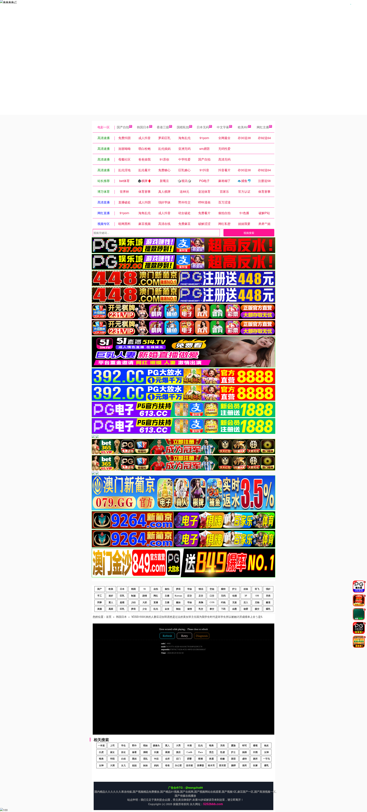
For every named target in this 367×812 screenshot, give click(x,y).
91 (145, 589)
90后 (156, 758)
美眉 (211, 758)
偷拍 (167, 589)
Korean (178, 595)
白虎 (101, 752)
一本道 (101, 745)
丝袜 (246, 589)
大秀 (178, 745)
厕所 (255, 758)
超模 (122, 602)
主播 (167, 595)
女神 (266, 752)
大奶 (144, 602)
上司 (112, 745)
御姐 (178, 609)
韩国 (133, 589)
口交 (212, 595)
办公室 (178, 765)
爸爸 (167, 765)
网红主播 (263, 127)
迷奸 (111, 595)
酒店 (178, 752)
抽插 (244, 752)
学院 (112, 758)
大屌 (112, 765)
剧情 (144, 595)
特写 (244, 745)
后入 (246, 602)
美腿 (99, 609)
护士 (234, 589)
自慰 (234, 609)
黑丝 (134, 758)
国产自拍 (123, 127)
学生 (123, 745)
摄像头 (156, 745)
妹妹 (145, 765)
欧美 (111, 589)
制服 (133, 595)
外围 (255, 752)
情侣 (201, 589)
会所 (167, 758)
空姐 (212, 589)
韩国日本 (143, 127)
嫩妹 (178, 602)
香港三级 (163, 127)
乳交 (201, 609)
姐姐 (134, 765)
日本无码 (203, 127)
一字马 (266, 758)
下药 (223, 609)
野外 (134, 745)
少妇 (133, 602)
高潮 (167, 752)
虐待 (244, 758)
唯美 (211, 745)
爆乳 (268, 609)
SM (257, 595)
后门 (178, 758)
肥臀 (189, 758)
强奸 (268, 589)
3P (245, 595)
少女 (144, 609)
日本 (122, 589)
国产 (99, 589)
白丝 (123, 758)
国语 (233, 758)
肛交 (189, 595)
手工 (99, 595)
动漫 (234, 595)
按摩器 (200, 765)
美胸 (201, 602)
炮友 (266, 745)
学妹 (189, 589)
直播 (155, 602)
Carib (189, 752)
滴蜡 (145, 752)
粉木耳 (211, 765)
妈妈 (156, 765)
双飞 (257, 589)
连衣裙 (189, 765)
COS (212, 602)
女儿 (123, 765)
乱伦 (155, 609)
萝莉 (178, 589)
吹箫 (255, 765)
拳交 (212, 609)
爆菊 (255, 745)
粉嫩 (222, 758)
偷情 (189, 609)
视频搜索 (249, 233)
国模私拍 (183, 127)
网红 (155, 595)
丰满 (189, 745)
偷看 (134, 752)
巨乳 (122, 595)
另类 (268, 595)
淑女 (112, 752)
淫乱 (145, 758)
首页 (108, 617)
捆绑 (233, 765)
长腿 (156, 752)
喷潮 (200, 758)
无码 (223, 595)
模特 (223, 589)
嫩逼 (268, 602)
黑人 (167, 745)
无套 (234, 602)
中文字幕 (223, 127)
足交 (201, 595)
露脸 (233, 745)
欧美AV (243, 127)
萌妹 (145, 745)
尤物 (257, 602)
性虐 (222, 752)
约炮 (223, 602)
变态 (211, 752)
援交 (257, 609)
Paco (200, 752)
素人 (111, 602)
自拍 (155, 589)
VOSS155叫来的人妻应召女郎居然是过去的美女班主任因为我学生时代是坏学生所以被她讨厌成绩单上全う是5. (197, 617)
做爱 (246, 609)
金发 (167, 609)
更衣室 (222, 765)
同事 (99, 602)
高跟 (111, 609)
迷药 (244, 765)
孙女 (123, 752)
